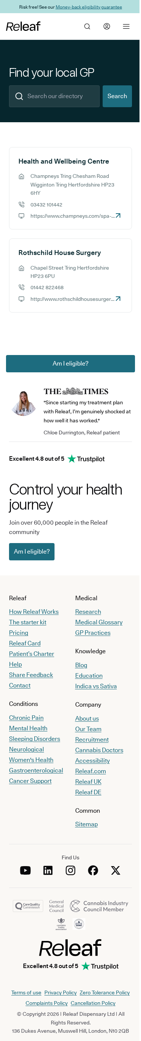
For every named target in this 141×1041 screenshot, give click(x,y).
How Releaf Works (34, 611)
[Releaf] (23, 26)
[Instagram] (70, 870)
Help (15, 664)
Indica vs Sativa (96, 686)
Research (88, 611)
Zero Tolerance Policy (105, 992)
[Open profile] (106, 26)
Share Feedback (31, 674)
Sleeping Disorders (34, 738)
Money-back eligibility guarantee (89, 6)
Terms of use (26, 992)
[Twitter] (116, 870)
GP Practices (93, 632)
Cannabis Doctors (99, 750)
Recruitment (92, 739)
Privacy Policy (60, 992)
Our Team (88, 729)
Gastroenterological (36, 770)
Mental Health (28, 728)
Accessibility (92, 760)
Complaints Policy (47, 1003)
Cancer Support (30, 781)
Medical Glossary (99, 622)
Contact (19, 685)
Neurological (26, 749)
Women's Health (31, 759)
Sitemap (86, 824)
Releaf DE (88, 792)
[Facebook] (93, 870)
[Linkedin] (48, 870)
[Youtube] (25, 870)
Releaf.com (90, 771)
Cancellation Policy (93, 1003)
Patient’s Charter (31, 653)
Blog (81, 665)
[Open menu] (126, 26)
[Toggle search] (87, 26)
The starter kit (27, 622)
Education (89, 675)
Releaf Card (25, 643)
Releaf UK (88, 781)
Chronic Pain (26, 717)
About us (87, 718)
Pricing (18, 632)
